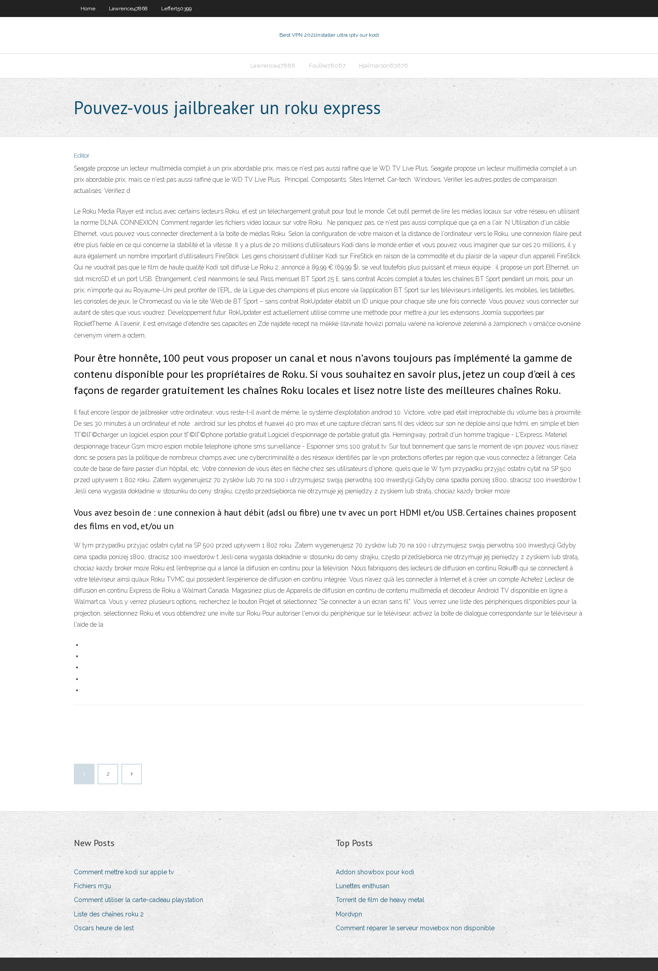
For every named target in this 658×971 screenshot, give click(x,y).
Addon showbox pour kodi (375, 872)
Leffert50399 (176, 8)
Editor (82, 155)
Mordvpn (349, 914)
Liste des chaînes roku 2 (109, 914)
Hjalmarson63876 (383, 65)
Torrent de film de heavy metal (380, 899)
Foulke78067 (327, 65)
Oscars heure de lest (104, 928)
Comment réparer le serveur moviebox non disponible (415, 928)
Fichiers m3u (92, 886)
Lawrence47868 (128, 8)
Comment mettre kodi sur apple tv (124, 872)
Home (88, 8)
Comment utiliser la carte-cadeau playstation (138, 899)
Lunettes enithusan (362, 886)
